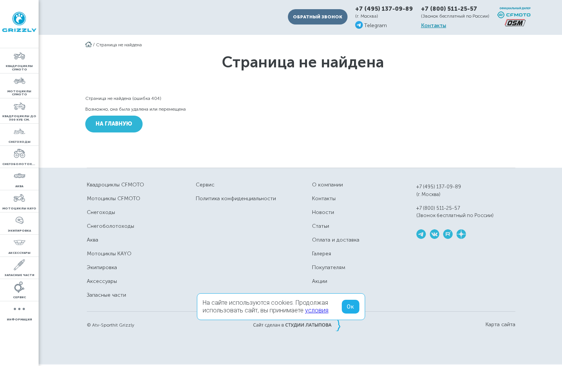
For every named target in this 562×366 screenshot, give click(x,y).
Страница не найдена (119, 44)
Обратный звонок (317, 17)
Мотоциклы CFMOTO (113, 198)
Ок (350, 306)
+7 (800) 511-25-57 (449, 8)
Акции (319, 281)
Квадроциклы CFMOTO (115, 184)
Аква (92, 240)
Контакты (433, 25)
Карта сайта (500, 324)
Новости (323, 212)
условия (316, 310)
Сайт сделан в (296, 324)
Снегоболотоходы (110, 226)
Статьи (320, 226)
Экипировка (102, 267)
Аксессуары (102, 281)
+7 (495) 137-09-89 (384, 9)
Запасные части (106, 295)
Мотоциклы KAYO (109, 253)
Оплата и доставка (335, 240)
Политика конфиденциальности (236, 198)
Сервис (205, 184)
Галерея (321, 253)
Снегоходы (101, 212)
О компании (327, 184)
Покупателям (328, 267)
